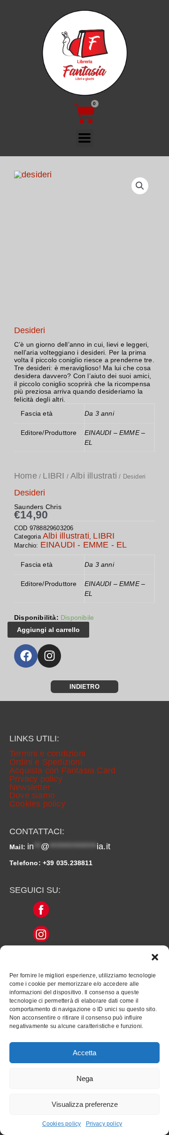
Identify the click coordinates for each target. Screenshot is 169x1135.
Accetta (84, 1053)
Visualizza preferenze (85, 1104)
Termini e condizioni (47, 753)
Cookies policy (61, 1123)
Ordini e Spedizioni (45, 762)
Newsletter (29, 787)
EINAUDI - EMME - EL (83, 544)
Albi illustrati (93, 475)
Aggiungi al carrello (48, 629)
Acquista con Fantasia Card (62, 770)
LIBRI (53, 475)
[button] (155, 957)
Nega (85, 1078)
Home (25, 475)
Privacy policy (104, 1123)
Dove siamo (32, 795)
